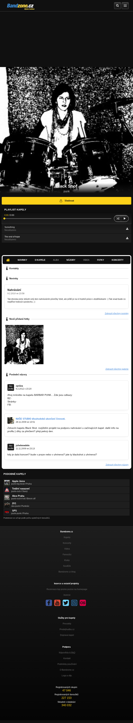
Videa (67, 549)
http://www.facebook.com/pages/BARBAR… (36, 404)
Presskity (67, 623)
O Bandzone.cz (67, 670)
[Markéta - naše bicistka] (24, 344)
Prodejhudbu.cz (67, 629)
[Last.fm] (83, 603)
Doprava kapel (67, 635)
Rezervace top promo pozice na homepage (67, 589)
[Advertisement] (66, 37)
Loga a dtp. (67, 675)
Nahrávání (14, 289)
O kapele (40, 260)
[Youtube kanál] (57, 603)
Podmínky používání (67, 664)
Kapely (67, 537)
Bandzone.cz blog (67, 572)
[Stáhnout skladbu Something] (127, 229)
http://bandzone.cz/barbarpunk (29, 398)
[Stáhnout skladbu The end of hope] (127, 238)
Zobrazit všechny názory (117, 465)
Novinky (22, 260)
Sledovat (69, 200)
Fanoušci (67, 554)
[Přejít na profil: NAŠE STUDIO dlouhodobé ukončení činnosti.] (10, 420)
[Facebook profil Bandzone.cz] (49, 603)
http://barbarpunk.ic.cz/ (29, 401)
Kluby (67, 560)
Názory (70, 260)
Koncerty (117, 260)
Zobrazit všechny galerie (116, 369)
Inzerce (67, 595)
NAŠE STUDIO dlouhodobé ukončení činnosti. (40, 419)
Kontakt (66, 658)
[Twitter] (66, 603)
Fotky (100, 260)
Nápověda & (67, 652)
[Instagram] (74, 603)
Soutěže (67, 566)
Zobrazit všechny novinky (116, 313)
